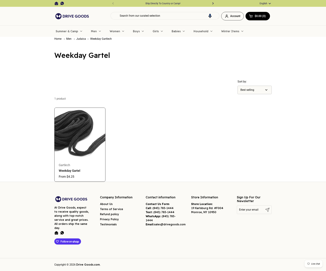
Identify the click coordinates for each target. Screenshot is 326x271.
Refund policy (109, 214)
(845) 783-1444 (163, 208)
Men (69, 38)
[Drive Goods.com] (72, 16)
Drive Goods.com (88, 264)
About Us (106, 204)
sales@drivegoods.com (170, 224)
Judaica (81, 38)
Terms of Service (111, 209)
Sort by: (242, 81)
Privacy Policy (109, 219)
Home (57, 38)
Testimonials (108, 224)
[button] (210, 16)
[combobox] (165, 16)
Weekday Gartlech (101, 38)
